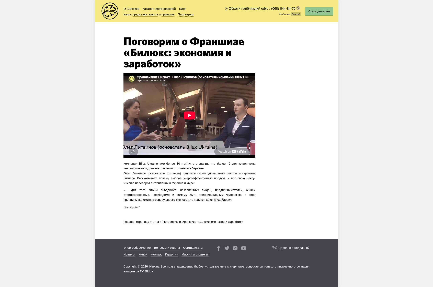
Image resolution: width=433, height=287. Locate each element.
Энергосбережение (137, 247)
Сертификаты (193, 247)
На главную (109, 11)
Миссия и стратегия (195, 254)
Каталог (159, 8)
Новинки (129, 254)
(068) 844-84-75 (284, 8)
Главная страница (136, 221)
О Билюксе (131, 8)
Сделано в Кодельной (294, 247)
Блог (182, 8)
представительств (145, 14)
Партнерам (185, 14)
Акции (143, 254)
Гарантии (171, 254)
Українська (284, 14)
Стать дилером (319, 11)
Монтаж (156, 254)
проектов (168, 14)
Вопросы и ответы (167, 247)
